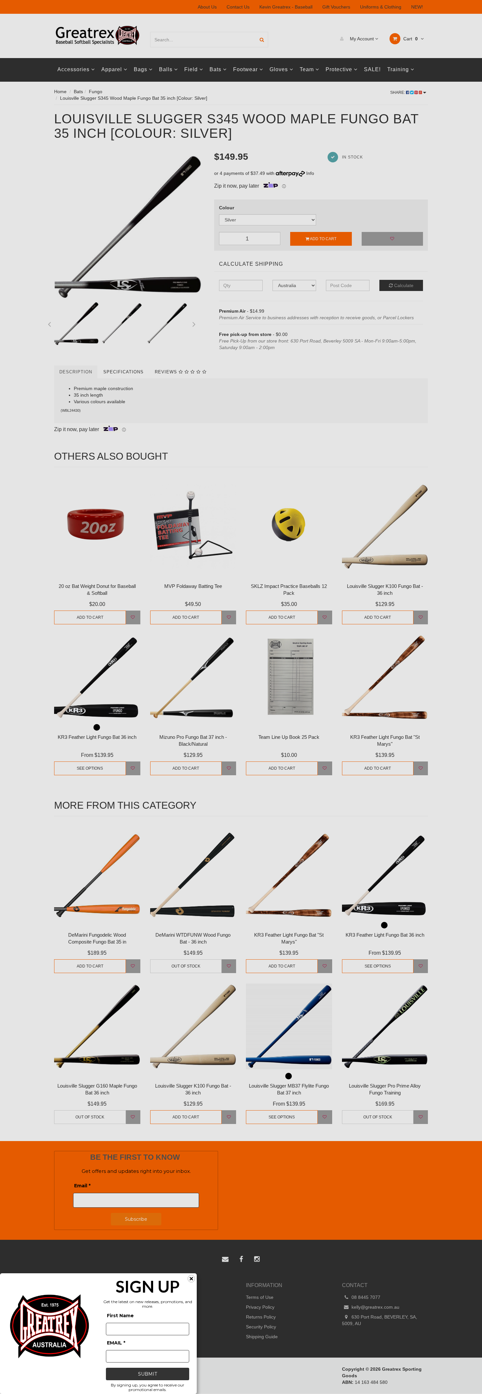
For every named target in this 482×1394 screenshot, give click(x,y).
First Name (120, 1316)
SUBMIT (147, 1374)
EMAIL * (116, 1343)
